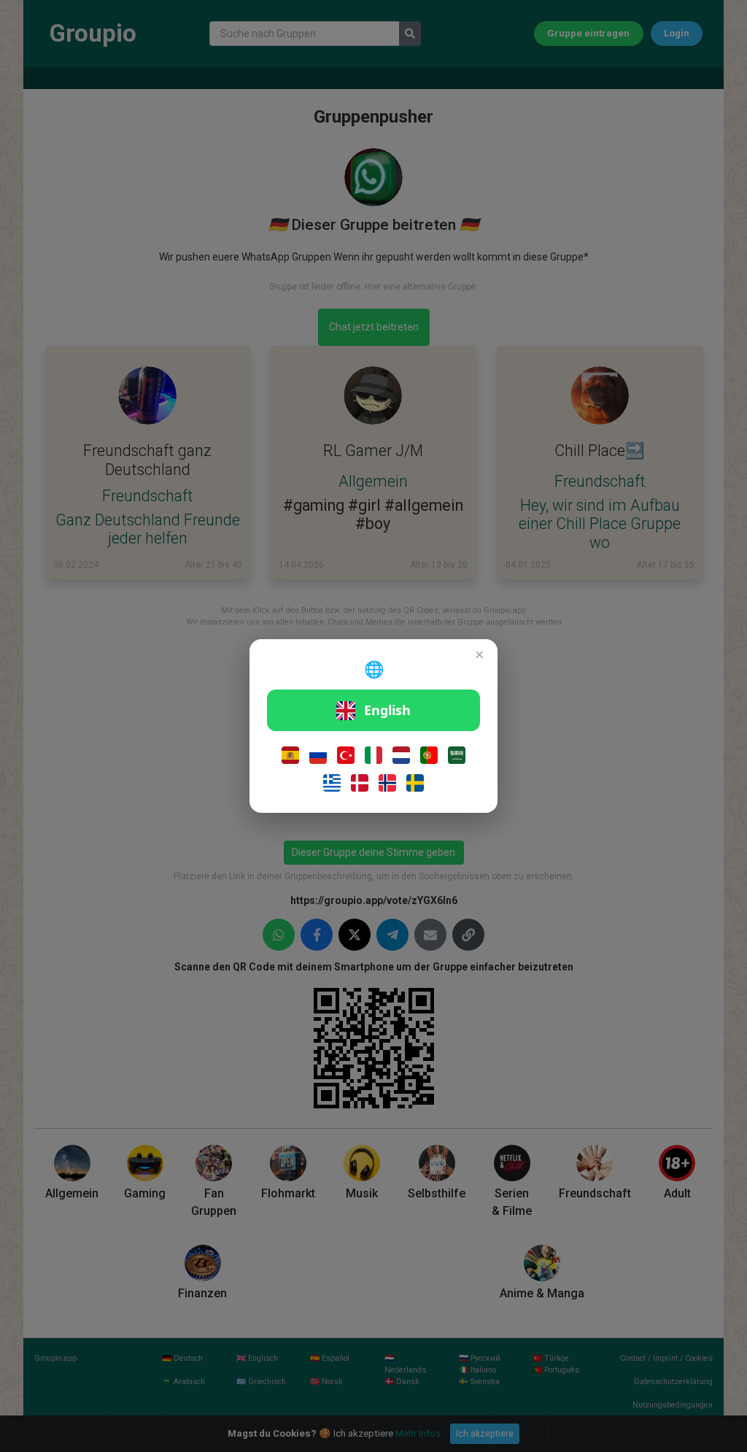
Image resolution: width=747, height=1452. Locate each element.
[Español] (290, 755)
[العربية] (456, 755)
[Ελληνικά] (332, 783)
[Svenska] (415, 783)
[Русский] (318, 755)
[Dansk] (359, 783)
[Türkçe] (345, 755)
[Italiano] (373, 755)
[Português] (429, 755)
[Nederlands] (401, 755)
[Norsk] (387, 783)
